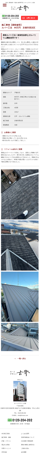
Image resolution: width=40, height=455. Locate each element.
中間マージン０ (6, 448)
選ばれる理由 (6, 444)
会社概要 (23, 452)
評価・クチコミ (6, 441)
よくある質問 (25, 433)
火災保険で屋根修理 (27, 441)
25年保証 (4, 452)
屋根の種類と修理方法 (27, 444)
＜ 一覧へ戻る (20, 358)
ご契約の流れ (25, 448)
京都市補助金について (27, 437)
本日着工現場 (6, 433)
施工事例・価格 (6, 437)
